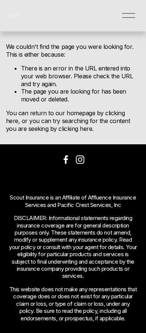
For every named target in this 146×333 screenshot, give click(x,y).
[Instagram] (80, 159)
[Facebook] (65, 159)
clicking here (75, 128)
